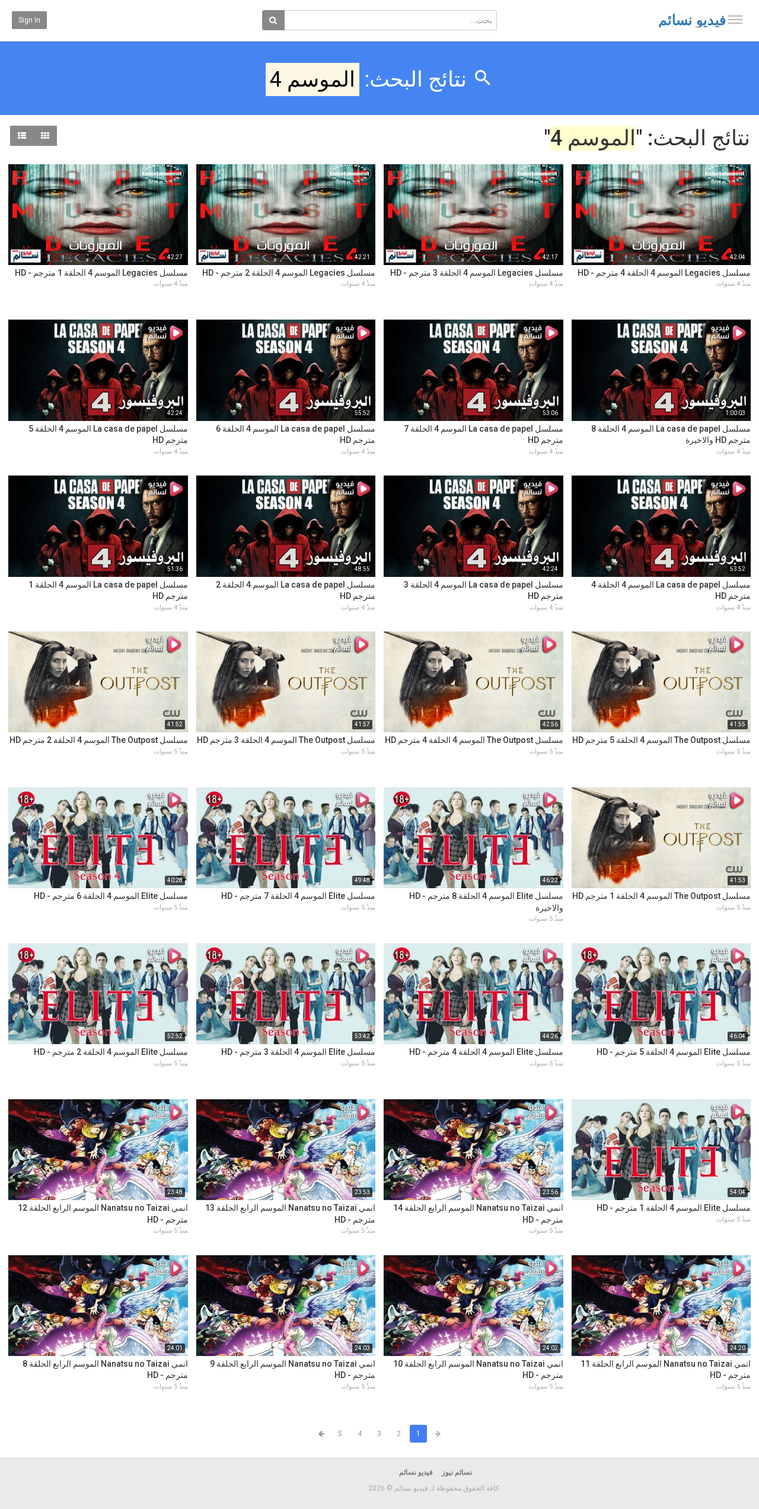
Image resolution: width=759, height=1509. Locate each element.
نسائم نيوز (457, 1472)
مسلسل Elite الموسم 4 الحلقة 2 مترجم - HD (111, 1052)
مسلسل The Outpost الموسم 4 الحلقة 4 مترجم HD (474, 740)
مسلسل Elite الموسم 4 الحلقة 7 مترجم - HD (298, 896)
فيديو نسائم (692, 20)
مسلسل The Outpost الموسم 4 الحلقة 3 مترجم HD (286, 740)
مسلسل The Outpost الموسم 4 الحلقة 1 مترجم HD (661, 896)
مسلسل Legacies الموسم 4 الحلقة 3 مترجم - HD (476, 272)
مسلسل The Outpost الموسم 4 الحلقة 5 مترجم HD (661, 740)
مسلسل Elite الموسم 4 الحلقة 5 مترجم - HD (674, 1052)
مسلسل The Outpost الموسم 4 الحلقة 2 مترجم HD (98, 740)
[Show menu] (735, 19)
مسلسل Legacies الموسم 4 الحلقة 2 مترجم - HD (288, 272)
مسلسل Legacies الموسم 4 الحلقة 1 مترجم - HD (101, 272)
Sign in (29, 20)
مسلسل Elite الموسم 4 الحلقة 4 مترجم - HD (486, 1052)
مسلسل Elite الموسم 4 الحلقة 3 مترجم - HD (298, 1052)
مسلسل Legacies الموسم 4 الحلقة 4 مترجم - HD (664, 272)
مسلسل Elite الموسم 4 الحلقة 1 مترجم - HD (674, 1208)
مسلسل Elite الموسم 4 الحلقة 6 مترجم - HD (111, 896)
